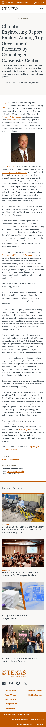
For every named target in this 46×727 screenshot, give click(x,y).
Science (5, 459)
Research (23, 18)
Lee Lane (12, 119)
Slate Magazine (25, 429)
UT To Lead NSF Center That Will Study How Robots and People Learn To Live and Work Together (23, 529)
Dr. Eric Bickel (8, 166)
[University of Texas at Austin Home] (15, 2)
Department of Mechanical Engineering (18, 255)
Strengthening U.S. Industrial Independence (17, 617)
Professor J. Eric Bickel (11, 116)
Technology (14, 459)
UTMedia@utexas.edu (15, 471)
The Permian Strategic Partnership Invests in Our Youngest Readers (20, 574)
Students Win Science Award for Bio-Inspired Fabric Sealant (21, 660)
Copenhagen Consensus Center (14, 172)
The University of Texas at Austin (19, 714)
